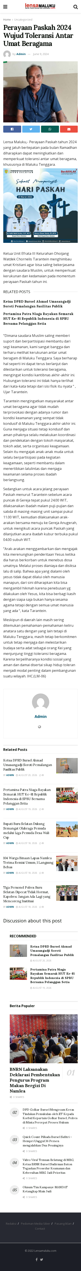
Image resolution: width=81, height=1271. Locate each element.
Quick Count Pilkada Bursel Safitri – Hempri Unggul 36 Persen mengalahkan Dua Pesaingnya (47, 1141)
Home (7, 19)
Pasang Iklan (63, 1224)
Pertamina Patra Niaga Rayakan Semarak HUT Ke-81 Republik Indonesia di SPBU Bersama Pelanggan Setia (38, 319)
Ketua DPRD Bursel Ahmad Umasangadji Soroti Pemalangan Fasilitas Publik (27, 764)
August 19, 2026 (27, 809)
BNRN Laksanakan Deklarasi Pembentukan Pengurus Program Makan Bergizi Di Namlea (35, 1080)
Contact (40, 1228)
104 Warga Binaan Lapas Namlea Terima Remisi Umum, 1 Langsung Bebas (28, 862)
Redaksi (11, 1224)
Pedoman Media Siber (35, 1224)
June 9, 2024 (41, 54)
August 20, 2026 (27, 775)
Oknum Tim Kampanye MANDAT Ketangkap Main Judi (45, 1189)
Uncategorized (23, 19)
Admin (21, 54)
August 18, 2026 (27, 843)
